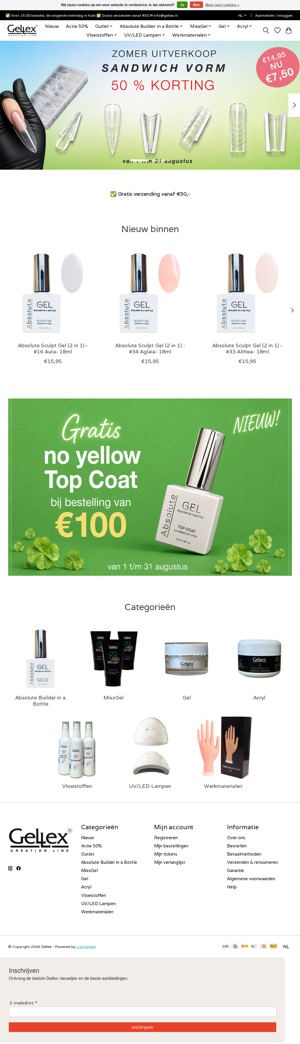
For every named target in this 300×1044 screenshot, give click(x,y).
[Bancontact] (254, 946)
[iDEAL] (244, 946)
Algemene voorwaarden (251, 878)
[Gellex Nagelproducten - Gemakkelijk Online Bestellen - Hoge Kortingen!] (22, 30)
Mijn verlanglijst (169, 862)
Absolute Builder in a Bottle (40, 700)
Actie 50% (77, 26)
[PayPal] (273, 946)
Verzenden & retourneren (252, 862)
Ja (182, 5)
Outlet (87, 854)
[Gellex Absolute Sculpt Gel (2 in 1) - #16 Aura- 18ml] (53, 293)
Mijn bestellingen (171, 846)
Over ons (236, 837)
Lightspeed (86, 946)
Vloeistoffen (77, 786)
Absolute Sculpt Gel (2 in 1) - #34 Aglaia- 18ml (150, 348)
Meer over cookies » (222, 5)
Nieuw (52, 26)
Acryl (259, 697)
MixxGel (113, 697)
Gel (187, 697)
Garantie (235, 870)
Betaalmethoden (244, 854)
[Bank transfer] (225, 946)
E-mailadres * (23, 1003)
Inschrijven (142, 1027)
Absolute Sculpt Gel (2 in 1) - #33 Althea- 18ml (247, 348)
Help (232, 887)
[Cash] (263, 946)
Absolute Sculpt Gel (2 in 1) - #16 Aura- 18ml (53, 348)
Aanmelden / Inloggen (274, 15)
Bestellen (237, 846)
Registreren (166, 837)
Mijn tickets (165, 854)
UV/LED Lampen (150, 786)
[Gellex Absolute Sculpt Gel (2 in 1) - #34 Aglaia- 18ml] (150, 293)
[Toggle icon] (266, 30)
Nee (196, 5)
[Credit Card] (235, 946)
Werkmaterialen (223, 786)
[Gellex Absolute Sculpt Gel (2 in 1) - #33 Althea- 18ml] (247, 293)
